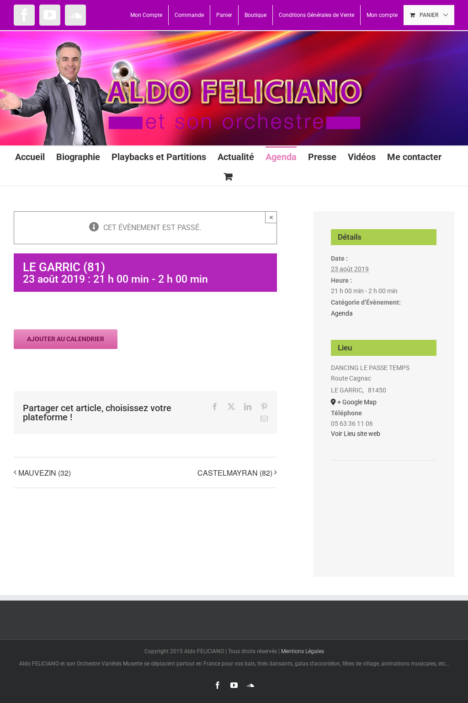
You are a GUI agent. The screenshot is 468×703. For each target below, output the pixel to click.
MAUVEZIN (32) (44, 472)
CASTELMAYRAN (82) (234, 472)
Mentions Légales (302, 651)
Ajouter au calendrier (65, 339)
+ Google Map (357, 402)
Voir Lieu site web (355, 433)
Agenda (342, 313)
